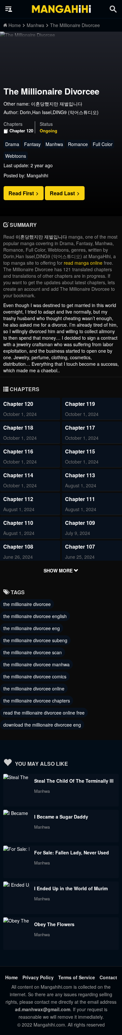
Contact (108, 977)
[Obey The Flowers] (16, 920)
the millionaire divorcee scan (32, 652)
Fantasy (32, 144)
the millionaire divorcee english (35, 616)
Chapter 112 (18, 499)
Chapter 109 (80, 522)
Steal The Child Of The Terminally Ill (74, 780)
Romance (78, 144)
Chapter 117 (80, 427)
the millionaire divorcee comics (34, 676)
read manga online (83, 262)
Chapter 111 (80, 499)
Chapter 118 (18, 427)
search (113, 9)
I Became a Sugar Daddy (61, 816)
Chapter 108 (18, 546)
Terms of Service (76, 977)
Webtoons (15, 156)
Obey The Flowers (54, 924)
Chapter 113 (80, 475)
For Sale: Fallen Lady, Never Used (71, 852)
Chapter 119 (80, 403)
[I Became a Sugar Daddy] (16, 813)
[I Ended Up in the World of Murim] (16, 884)
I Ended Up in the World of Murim (71, 888)
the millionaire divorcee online (33, 688)
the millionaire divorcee (27, 604)
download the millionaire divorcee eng (42, 724)
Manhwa (54, 144)
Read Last (63, 193)
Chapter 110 (18, 522)
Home (11, 977)
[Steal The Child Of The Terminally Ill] (16, 777)
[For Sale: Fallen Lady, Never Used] (16, 849)
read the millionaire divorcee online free (44, 712)
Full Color (103, 144)
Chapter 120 (21, 130)
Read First (21, 193)
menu (9, 9)
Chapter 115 (80, 451)
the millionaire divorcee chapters (36, 700)
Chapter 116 (18, 451)
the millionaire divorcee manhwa (36, 664)
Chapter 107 (80, 546)
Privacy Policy (38, 977)
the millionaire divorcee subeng (35, 640)
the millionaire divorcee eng (31, 628)
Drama (12, 144)
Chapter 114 (18, 475)
